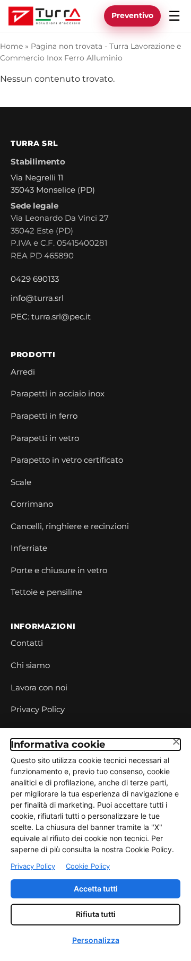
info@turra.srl (37, 298)
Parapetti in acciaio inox (58, 394)
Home (11, 46)
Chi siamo (30, 665)
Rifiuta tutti (96, 914)
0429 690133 (35, 279)
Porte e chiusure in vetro (59, 570)
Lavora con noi (39, 687)
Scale (21, 482)
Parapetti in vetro (45, 438)
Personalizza (95, 940)
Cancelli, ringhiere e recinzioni (70, 526)
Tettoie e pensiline (46, 592)
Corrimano (32, 504)
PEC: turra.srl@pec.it (51, 317)
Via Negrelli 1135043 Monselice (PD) (53, 184)
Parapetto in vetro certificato (67, 460)
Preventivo (132, 15)
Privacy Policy (38, 709)
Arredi (23, 372)
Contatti (27, 643)
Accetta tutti (96, 888)
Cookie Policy (88, 866)
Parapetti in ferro (44, 416)
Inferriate (29, 548)
